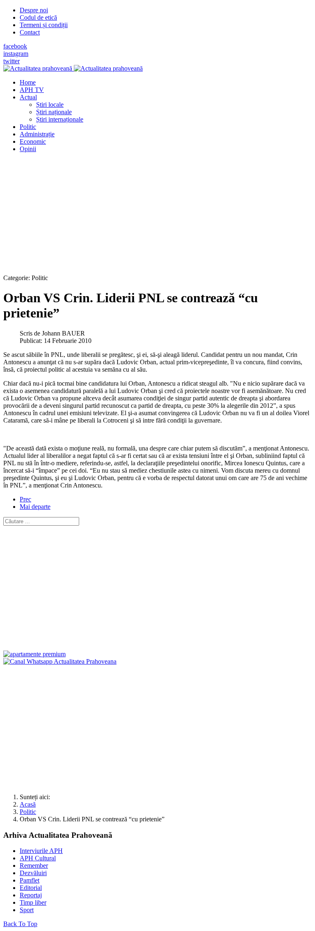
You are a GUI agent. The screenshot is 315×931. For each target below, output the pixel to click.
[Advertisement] (157, 216)
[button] (28, 97)
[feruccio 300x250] (34, 654)
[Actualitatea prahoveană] (73, 68)
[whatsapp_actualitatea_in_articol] (59, 661)
